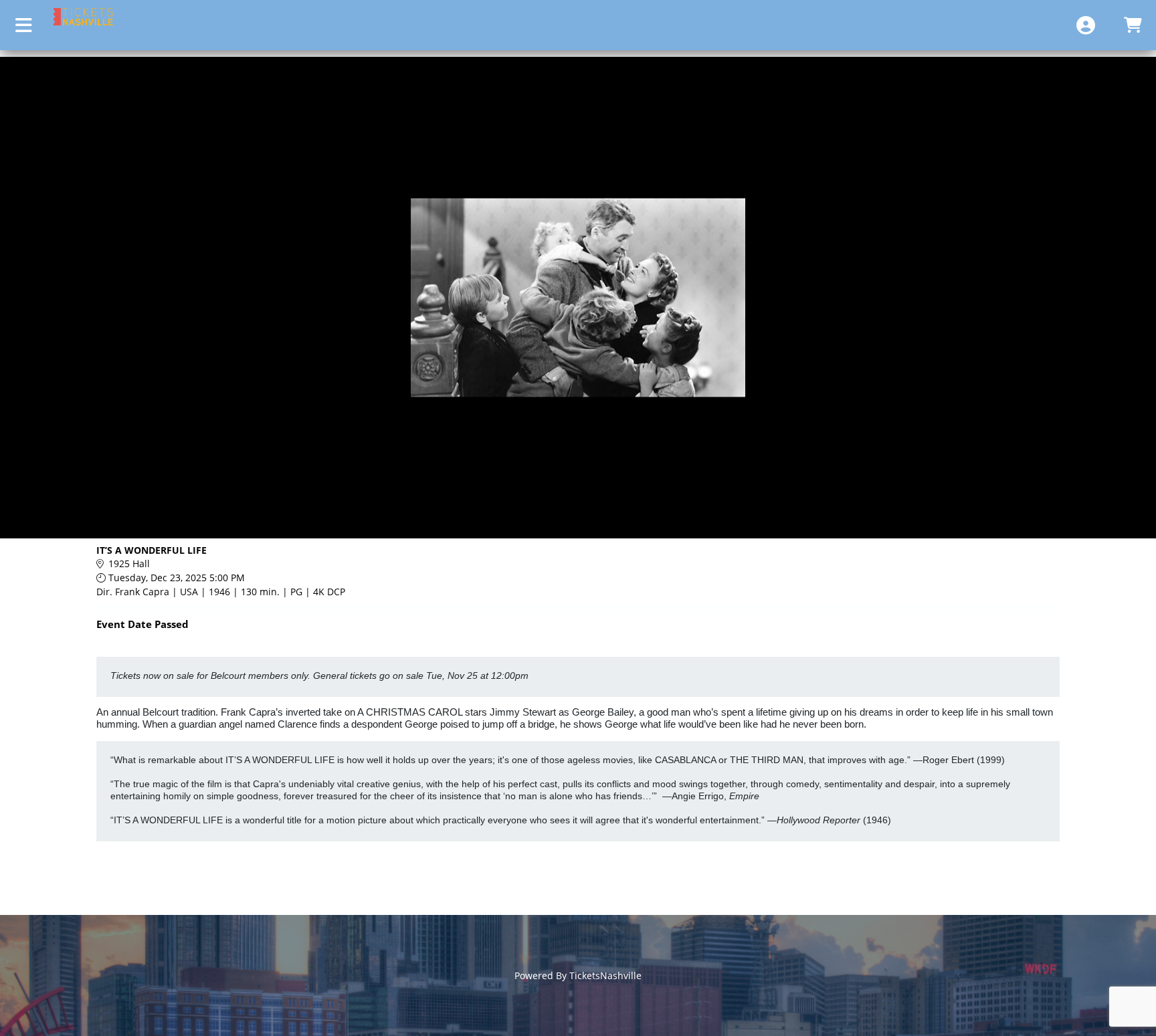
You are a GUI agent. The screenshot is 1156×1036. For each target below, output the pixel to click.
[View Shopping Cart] (1132, 25)
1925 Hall (129, 563)
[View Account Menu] (1085, 25)
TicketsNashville (605, 975)
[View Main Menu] (23, 25)
